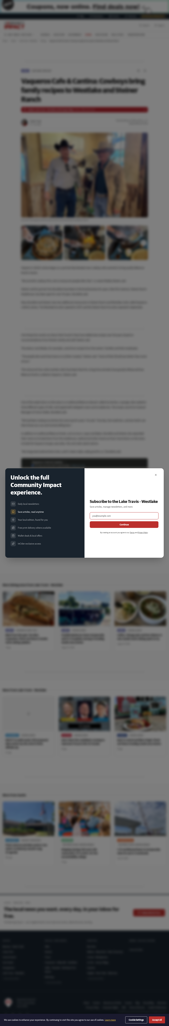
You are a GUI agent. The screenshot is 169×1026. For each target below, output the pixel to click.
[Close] (155, 475)
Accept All (157, 1020)
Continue (124, 524)
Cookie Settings (136, 1020)
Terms (132, 532)
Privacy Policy (143, 532)
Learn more (110, 1020)
